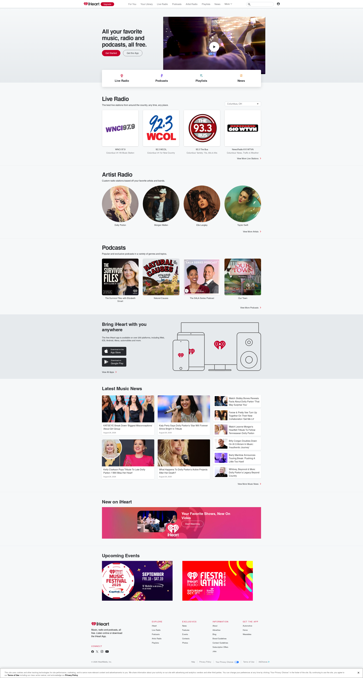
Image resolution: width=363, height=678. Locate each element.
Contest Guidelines (220, 642)
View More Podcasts (249, 307)
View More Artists (250, 231)
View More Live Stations (247, 158)
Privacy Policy (205, 661)
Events (185, 634)
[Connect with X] (97, 651)
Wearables (247, 634)
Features (185, 630)
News (217, 4)
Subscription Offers (220, 647)
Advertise (216, 630)
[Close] (358, 673)
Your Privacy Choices (224, 662)
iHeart (154, 625)
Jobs (215, 651)
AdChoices (263, 661)
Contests (186, 638)
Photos (185, 642)
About (215, 625)
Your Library (147, 4)
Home (245, 630)
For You (132, 4)
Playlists (206, 4)
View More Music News (248, 484)
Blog (214, 634)
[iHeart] (91, 4)
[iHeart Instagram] (102, 651)
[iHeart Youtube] (107, 651)
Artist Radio (192, 4)
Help (193, 661)
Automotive (247, 625)
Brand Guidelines (220, 638)
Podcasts (177, 4)
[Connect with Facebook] (92, 651)
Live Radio (162, 4)
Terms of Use (248, 661)
